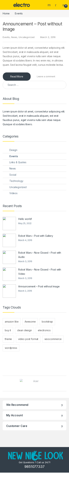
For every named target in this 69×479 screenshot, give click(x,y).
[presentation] (65, 383)
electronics (44, 330)
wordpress (11, 347)
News (14, 37)
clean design (24, 330)
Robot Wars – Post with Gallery (35, 235)
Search (49, 5)
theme (8, 338)
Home (6, 13)
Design (13, 149)
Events (6, 37)
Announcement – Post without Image (38, 286)
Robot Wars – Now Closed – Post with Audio (39, 254)
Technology (16, 180)
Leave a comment (46, 76)
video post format (28, 338)
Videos (13, 193)
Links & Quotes (17, 162)
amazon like (11, 321)
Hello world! (25, 218)
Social (12, 174)
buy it (8, 330)
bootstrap (47, 321)
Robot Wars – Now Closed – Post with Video (39, 271)
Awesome (30, 321)
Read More (16, 76)
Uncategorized (26, 37)
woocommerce (53, 338)
